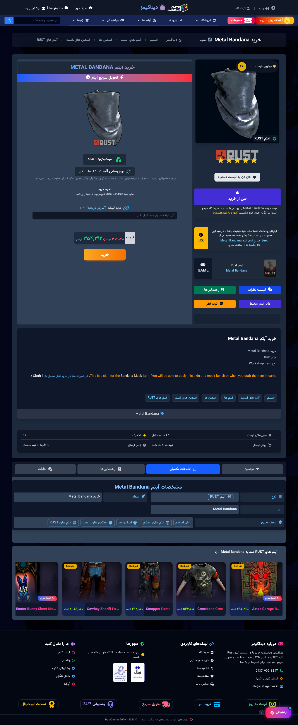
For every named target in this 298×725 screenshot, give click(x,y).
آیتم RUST (217, 497)
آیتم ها (228, 398)
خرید (105, 254)
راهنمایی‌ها (212, 290)
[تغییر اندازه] (261, 712)
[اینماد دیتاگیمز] (120, 672)
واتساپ (65, 660)
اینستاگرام (64, 652)
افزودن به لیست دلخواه (234, 177)
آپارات (66, 684)
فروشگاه (204, 652)
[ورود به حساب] (273, 8)
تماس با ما (202, 684)
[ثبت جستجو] (9, 20)
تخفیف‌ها (203, 668)
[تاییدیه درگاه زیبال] (138, 672)
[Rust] (270, 268)
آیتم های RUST (47, 40)
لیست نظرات (257, 290)
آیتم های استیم (131, 40)
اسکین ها (105, 40)
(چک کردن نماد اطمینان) (225, 213)
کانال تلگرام (63, 676)
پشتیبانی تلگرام (61, 668)
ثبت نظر (212, 304)
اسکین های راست (78, 40)
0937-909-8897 (267, 671)
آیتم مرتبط (257, 304)
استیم (154, 40)
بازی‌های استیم (199, 660)
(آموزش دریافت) (96, 208)
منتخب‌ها (203, 676)
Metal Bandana (236, 270)
